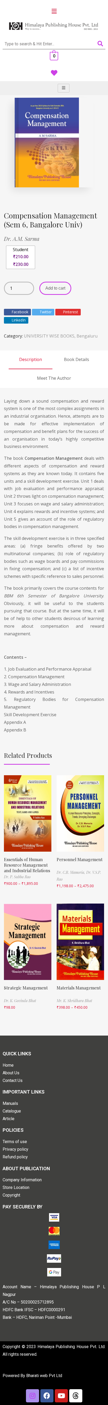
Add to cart (55, 288)
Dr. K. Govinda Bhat (20, 1000)
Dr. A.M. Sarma (21, 238)
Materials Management (79, 988)
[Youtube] (61, 1395)
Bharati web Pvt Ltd (44, 1375)
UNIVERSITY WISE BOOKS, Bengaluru (61, 336)
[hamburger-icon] (63, 88)
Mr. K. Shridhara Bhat (74, 1000)
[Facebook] (46, 1395)
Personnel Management (79, 859)
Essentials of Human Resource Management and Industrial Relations (27, 865)
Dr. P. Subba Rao (17, 876)
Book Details (76, 359)
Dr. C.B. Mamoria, (71, 872)
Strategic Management (26, 988)
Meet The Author (54, 378)
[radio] (20, 257)
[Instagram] (32, 1395)
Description (30, 359)
